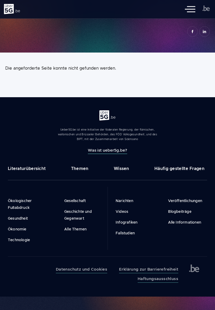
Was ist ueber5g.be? (107, 150)
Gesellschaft (75, 200)
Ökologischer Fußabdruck (20, 204)
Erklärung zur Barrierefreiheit (148, 269)
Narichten (124, 200)
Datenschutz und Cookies (81, 269)
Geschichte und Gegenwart (78, 215)
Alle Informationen (184, 222)
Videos (122, 211)
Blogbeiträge (179, 211)
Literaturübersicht (27, 168)
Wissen (121, 168)
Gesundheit (18, 218)
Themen (80, 168)
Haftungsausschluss (158, 278)
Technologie (19, 239)
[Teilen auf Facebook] (192, 31)
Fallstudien (125, 233)
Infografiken (126, 222)
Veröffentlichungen (185, 200)
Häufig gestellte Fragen (179, 168)
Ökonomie (17, 229)
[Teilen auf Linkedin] (204, 31)
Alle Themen (75, 229)
